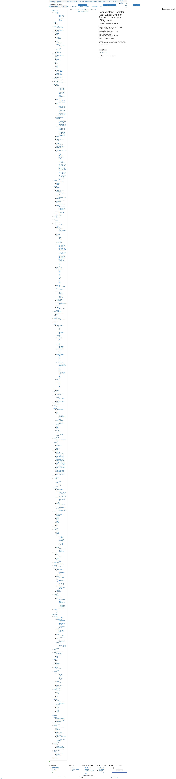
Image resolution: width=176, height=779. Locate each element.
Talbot (57, 670)
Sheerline (58, 52)
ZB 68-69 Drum (62, 249)
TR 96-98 (61, 332)
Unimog (55, 697)
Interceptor (58, 445)
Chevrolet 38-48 (59, 117)
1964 (60, 292)
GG (60, 481)
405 (57, 66)
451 (57, 444)
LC (59, 383)
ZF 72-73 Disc (62, 256)
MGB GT (58, 515)
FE (59, 358)
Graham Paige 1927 (60, 320)
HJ (59, 368)
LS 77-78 (61, 536)
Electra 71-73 (59, 73)
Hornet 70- (61, 635)
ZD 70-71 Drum (62, 255)
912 (57, 612)
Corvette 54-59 (62, 120)
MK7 (57, 429)
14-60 (57, 708)
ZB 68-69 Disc (62, 248)
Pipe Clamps (59, 735)
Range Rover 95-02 (60, 467)
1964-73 (61, 293)
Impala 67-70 (62, 133)
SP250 (57, 184)
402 (57, 63)
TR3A (57, 693)
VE (59, 340)
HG (60, 367)
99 (57, 660)
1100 (60, 237)
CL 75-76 (61, 156)
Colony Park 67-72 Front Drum (62, 495)
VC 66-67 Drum (62, 164)
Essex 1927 (59, 215)
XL (59, 275)
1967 (60, 296)
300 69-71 (58, 143)
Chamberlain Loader (60, 82)
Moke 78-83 (61, 542)
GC (60, 484)
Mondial (58, 218)
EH (60, 350)
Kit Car (55, 743)
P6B (57, 656)
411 (57, 67)
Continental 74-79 (60, 473)
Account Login (102, 772)
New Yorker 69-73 (60, 146)
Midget (57, 522)
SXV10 (60, 677)
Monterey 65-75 (62, 510)
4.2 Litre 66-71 (62, 416)
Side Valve (61, 551)
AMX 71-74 (61, 631)
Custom (58, 233)
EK (59, 353)
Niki (57, 317)
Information (94, 6)
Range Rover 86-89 (60, 464)
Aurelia (57, 448)
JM (60, 328)
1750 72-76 (61, 18)
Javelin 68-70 (62, 640)
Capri (57, 226)
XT (59, 281)
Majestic (58, 183)
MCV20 (60, 674)
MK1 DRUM (61, 423)
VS (59, 343)
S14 (60, 555)
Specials (81, 6)
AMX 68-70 (61, 630)
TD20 (57, 23)
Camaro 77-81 (62, 114)
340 (57, 412)
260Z (57, 558)
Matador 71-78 (62, 646)
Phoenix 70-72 (62, 209)
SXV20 (60, 678)
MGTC (57, 518)
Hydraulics (58, 688)
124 (57, 220)
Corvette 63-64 (62, 124)
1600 (60, 240)
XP (59, 278)
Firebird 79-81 (62, 608)
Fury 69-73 (61, 580)
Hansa (57, 59)
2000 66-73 (58, 655)
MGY (57, 521)
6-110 (57, 713)
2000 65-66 (58, 653)
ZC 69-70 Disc (62, 251)
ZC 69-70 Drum (62, 252)
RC (60, 336)
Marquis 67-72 (62, 504)
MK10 (57, 424)
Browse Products (75, 769)
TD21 (57, 25)
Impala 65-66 (62, 132)
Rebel (57, 648)
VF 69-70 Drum (62, 169)
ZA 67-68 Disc (62, 245)
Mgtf (57, 520)
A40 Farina (58, 42)
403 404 (58, 65)
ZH (60, 263)
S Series (61, 161)
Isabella (58, 60)
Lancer (57, 51)
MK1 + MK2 (61, 398)
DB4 (57, 34)
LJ (59, 386)
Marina (57, 533)
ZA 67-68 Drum (62, 246)
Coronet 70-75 (62, 200)
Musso (57, 666)
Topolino (58, 222)
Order (100, 50)
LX (59, 387)
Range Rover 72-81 (60, 462)
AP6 (60, 154)
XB (59, 271)
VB (59, 339)
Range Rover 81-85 (60, 463)
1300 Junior (61, 15)
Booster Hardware (60, 718)
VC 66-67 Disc (62, 162)
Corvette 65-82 (62, 125)
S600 (57, 390)
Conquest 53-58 (59, 182)
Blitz (57, 103)
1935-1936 (58, 597)
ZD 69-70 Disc (62, 253)
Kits (57, 728)
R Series (61, 160)
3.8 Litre (61, 415)
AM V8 (57, 33)
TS (59, 333)
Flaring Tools (62, 739)
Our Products (88, 767)
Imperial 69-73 (59, 144)
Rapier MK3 (59, 668)
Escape (58, 234)
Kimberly (58, 49)
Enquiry (105, 50)
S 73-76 (61, 543)
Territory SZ (59, 300)
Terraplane (58, 394)
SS (59, 546)
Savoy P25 (58, 591)
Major (57, 532)
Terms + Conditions (89, 770)
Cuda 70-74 (61, 577)
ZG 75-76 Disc (62, 262)
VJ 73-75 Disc (62, 176)
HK (60, 369)
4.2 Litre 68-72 (62, 418)
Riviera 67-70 (59, 76)
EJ (59, 351)
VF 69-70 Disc (62, 168)
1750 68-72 (61, 16)
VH (60, 342)
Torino (57, 306)
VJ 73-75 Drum (62, 178)
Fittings (58, 686)
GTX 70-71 (61, 584)
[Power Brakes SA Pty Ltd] (56, 6)
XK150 (57, 437)
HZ (60, 378)
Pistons (58, 729)
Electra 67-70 (59, 71)
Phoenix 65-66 (62, 208)
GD (60, 485)
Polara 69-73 (62, 212)
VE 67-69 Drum (62, 167)
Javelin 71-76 (62, 641)
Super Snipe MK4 (60, 401)
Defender (58, 452)
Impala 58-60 (62, 128)
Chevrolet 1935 (59, 116)
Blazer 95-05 (62, 102)
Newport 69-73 (59, 147)
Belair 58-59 (61, 87)
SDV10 (60, 675)
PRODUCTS (73, 6)
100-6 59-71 (62, 45)
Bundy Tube (59, 732)
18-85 (57, 711)
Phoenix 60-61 (62, 206)
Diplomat (58, 187)
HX (60, 376)
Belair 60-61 (61, 88)
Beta (57, 449)
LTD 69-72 (61, 289)
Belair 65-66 (61, 91)
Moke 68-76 (61, 539)
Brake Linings (57, 724)
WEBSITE (87, 6)
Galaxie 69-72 (62, 286)
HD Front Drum (62, 365)
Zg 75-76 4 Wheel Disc (61, 259)
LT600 (57, 477)
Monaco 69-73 (62, 204)
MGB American (59, 514)
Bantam (58, 663)
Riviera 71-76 (59, 77)
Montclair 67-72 (62, 507)
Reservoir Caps (59, 746)
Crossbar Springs (60, 733)
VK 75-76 (61, 179)
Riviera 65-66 (59, 74)
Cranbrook (58, 201)
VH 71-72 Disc (62, 173)
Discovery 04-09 (60, 453)
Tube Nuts (58, 740)
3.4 (60, 431)
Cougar (58, 502)
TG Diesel (61, 347)
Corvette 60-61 (62, 121)
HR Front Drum (62, 373)
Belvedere (58, 575)
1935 (57, 595)
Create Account (123, 3)
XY (59, 284)
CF (57, 56)
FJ (59, 360)
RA (60, 380)
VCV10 (60, 680)
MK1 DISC (61, 422)
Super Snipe (59, 400)
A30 (57, 40)
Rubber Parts (56, 750)
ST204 (60, 682)
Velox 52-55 (61, 702)
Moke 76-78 (61, 540)
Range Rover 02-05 (60, 460)
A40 (57, 41)
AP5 (60, 153)
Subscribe (119, 770)
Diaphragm (58, 721)
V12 (60, 419)
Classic (58, 633)
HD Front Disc (62, 364)
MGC (57, 517)
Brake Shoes (59, 685)
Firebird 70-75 (62, 605)
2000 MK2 (58, 691)
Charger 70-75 (62, 197)
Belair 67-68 (61, 92)
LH (59, 384)
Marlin (57, 642)
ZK (59, 266)
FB (59, 355)
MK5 (57, 427)
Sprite (60, 48)
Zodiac (57, 310)
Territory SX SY (59, 299)
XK (59, 274)
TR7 (57, 695)
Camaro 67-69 (62, 106)
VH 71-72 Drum (62, 175)
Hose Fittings (56, 742)
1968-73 (61, 297)
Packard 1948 (59, 566)
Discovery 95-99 (60, 457)
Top (1, 778)
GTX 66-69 (61, 583)
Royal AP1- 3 (59, 149)
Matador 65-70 (62, 645)
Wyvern (58, 704)
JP (59, 329)
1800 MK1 (58, 37)
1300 (60, 238)
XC (59, 273)
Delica (57, 525)
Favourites (101, 770)
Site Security (88, 769)
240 (57, 411)
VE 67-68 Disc (62, 165)
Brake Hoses (56, 722)
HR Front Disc (62, 372)
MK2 (57, 426)
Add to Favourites (103, 52)
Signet (57, 593)
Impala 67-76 (62, 135)
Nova (57, 136)
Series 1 (61, 434)
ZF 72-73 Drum (62, 257)
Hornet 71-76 (62, 637)
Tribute (57, 486)
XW (60, 282)
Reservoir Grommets (61, 747)
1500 (57, 710)
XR (60, 280)
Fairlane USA (59, 242)
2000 (60, 19)
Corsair (58, 227)
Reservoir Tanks (60, 749)
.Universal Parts (59, 27)
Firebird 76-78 (62, 606)
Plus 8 (57, 528)
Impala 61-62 (62, 129)
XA (59, 270)
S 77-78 (61, 544)
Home (67, 6)
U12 (60, 561)
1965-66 (61, 295)
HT (60, 375)
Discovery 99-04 (60, 459)
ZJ (59, 264)
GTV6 (60, 20)
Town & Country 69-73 (61, 150)
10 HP (57, 531)
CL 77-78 (61, 157)
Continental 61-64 (60, 470)
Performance (55, 758)
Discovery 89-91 (60, 455)
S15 (60, 557)
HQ (60, 371)
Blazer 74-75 (62, 100)
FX (59, 361)
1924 (57, 140)
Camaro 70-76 (62, 113)
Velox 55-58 (61, 703)
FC (60, 357)
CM (60, 158)
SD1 (57, 657)
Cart (73, 770)
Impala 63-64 (62, 131)
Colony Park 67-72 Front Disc (62, 493)
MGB (57, 513)
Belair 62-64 (61, 89)
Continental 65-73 (60, 471)
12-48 (57, 707)
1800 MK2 (58, 38)
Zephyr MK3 (62, 308)
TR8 (57, 696)
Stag (57, 692)
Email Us (54, 770)
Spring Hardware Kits (61, 736)
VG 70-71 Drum (62, 172)
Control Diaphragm (60, 720)
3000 (60, 47)
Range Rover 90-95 (60, 466)
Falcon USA (59, 267)
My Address (101, 769)
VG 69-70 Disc (62, 171)
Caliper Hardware (60, 727)
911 (57, 610)
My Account (101, 767)
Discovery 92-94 (60, 456)
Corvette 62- (62, 122)
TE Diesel (61, 346)
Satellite (58, 590)
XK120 (57, 435)
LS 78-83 (61, 537)
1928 (57, 142)
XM (60, 277)
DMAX (57, 406)
